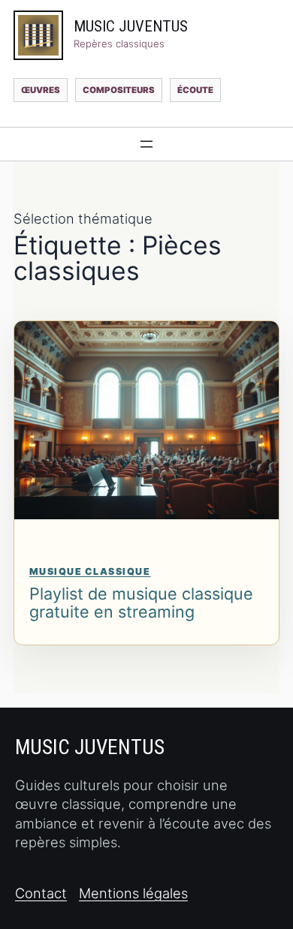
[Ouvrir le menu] (146, 144)
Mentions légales (133, 893)
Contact (41, 893)
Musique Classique (89, 571)
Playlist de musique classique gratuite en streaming (141, 603)
